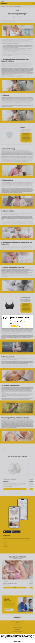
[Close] (34, 636)
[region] (17, 638)
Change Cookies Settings (17, 641)
